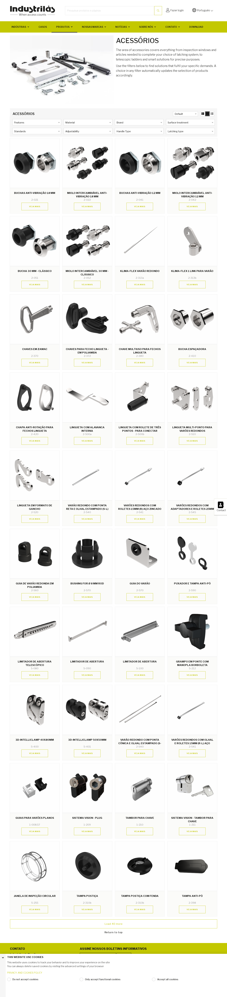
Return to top (114, 932)
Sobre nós (146, 26)
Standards (20, 131)
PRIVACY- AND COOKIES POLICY (24, 972)
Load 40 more (114, 923)
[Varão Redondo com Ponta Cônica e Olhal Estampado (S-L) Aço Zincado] (140, 709)
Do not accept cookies (25, 979)
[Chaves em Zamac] (34, 319)
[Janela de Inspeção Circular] (34, 866)
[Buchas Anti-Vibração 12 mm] (140, 163)
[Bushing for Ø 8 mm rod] (87, 553)
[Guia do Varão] (140, 553)
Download (196, 26)
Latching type (175, 131)
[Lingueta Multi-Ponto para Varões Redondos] (192, 397)
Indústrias (18, 26)
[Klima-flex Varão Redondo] (140, 241)
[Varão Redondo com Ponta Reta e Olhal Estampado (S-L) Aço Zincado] (87, 475)
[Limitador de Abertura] (87, 631)
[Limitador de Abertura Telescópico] (34, 631)
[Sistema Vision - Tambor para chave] (192, 788)
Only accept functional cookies (102, 979)
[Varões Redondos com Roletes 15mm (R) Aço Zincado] (140, 475)
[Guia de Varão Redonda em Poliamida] (34, 553)
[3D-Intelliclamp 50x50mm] (87, 709)
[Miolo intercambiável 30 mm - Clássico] (87, 241)
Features (19, 122)
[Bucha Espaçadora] (192, 319)
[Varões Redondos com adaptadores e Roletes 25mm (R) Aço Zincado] (192, 475)
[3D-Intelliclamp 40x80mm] (34, 709)
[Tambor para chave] (140, 788)
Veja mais (34, 206)
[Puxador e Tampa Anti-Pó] (192, 553)
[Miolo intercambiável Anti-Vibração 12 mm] (192, 163)
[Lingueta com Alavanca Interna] (87, 397)
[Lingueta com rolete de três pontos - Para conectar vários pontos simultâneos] (140, 397)
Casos (43, 26)
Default (179, 113)
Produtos (62, 26)
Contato (171, 26)
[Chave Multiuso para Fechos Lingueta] (140, 319)
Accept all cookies (167, 979)
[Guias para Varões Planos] (34, 788)
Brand (119, 122)
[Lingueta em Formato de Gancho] (34, 475)
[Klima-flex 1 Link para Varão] (192, 241)
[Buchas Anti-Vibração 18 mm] (34, 163)
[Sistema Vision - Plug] (87, 788)
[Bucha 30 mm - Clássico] (34, 241)
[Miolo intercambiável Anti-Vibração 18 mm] (87, 163)
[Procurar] (158, 10)
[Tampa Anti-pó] (192, 866)
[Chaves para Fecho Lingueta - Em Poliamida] (87, 319)
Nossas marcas (92, 26)
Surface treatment (178, 122)
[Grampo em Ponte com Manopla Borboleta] (192, 631)
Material (70, 122)
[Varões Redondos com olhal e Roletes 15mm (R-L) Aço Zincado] (192, 709)
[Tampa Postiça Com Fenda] (140, 866)
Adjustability (72, 131)
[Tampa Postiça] (87, 866)
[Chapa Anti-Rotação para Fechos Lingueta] (34, 397)
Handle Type (123, 131)
